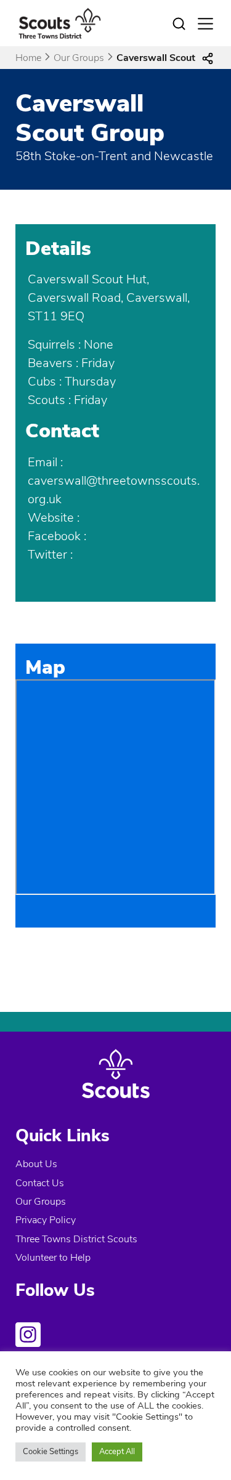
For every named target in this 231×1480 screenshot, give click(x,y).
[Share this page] (207, 58)
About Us (36, 1164)
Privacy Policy (45, 1220)
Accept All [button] (117, 1451)
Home (28, 58)
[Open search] (179, 24)
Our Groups (79, 58)
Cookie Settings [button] (50, 1451)
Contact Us (39, 1183)
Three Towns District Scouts (76, 1239)
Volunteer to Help (53, 1257)
